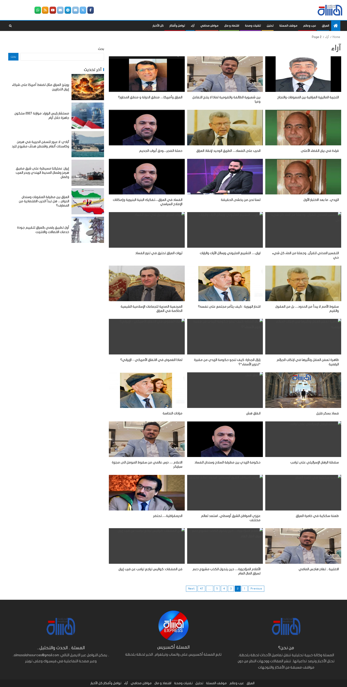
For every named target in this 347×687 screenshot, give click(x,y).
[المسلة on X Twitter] (83, 10)
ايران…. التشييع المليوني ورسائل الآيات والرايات (230, 253)
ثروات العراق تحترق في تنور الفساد (158, 253)
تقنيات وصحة (253, 25)
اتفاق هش (253, 413)
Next (191, 588)
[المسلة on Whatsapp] (38, 10)
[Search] (10, 26)
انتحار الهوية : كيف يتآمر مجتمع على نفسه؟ (229, 306)
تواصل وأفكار (177, 25)
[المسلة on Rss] (45, 10)
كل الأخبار (158, 25)
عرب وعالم (309, 25)
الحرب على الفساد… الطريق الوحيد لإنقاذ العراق (228, 150)
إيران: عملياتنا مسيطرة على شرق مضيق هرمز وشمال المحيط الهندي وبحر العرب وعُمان (42, 173)
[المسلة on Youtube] (53, 10)
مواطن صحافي (209, 25)
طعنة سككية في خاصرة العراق (317, 516)
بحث (101, 48)
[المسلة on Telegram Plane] (68, 10)
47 (201, 588)
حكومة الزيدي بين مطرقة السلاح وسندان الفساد (227, 462)
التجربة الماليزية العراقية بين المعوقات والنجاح (308, 97)
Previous (256, 588)
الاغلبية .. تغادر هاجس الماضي (319, 569)
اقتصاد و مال (231, 25)
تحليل (270, 25)
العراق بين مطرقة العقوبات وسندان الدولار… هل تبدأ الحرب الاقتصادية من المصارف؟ (44, 201)
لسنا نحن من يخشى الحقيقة (240, 199)
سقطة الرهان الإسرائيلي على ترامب (314, 462)
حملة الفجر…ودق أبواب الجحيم (160, 150)
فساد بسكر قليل (327, 413)
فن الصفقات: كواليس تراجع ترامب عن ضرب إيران (150, 569)
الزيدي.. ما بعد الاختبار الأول (321, 199)
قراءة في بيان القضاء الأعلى (320, 150)
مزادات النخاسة (172, 413)
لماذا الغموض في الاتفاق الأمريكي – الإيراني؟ (151, 359)
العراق (325, 25)
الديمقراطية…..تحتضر (167, 516)
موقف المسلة (288, 25)
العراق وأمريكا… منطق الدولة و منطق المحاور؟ (150, 97)
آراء (193, 25)
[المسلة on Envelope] (75, 10)
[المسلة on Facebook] (90, 10)
